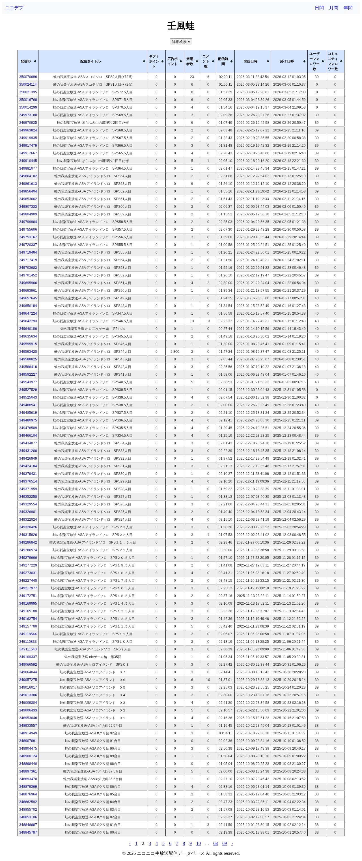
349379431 (28, 474)
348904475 (28, 748)
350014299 (28, 107)
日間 (319, 7)
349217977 (28, 588)
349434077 (28, 443)
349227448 (28, 581)
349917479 (28, 146)
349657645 (28, 298)
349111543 (28, 649)
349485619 (28, 413)
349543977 (28, 382)
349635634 (28, 336)
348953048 (28, 718)
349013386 (28, 695)
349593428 (28, 352)
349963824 (28, 130)
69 (224, 843)
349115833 (28, 642)
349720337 (28, 245)
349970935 (28, 123)
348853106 (28, 817)
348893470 (28, 779)
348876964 (28, 794)
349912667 (28, 153)
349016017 (28, 687)
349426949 (28, 458)
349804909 (28, 214)
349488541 (28, 405)
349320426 (28, 527)
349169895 (28, 603)
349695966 (28, 283)
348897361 (28, 771)
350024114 (28, 84)
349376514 (28, 481)
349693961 (28, 291)
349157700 (28, 626)
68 (215, 843)
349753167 (28, 237)
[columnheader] (28, 61)
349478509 (28, 428)
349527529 (28, 390)
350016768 (28, 100)
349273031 (28, 573)
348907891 (28, 741)
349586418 (28, 367)
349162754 (28, 619)
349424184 (28, 466)
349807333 (28, 207)
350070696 (28, 77)
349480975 (28, 420)
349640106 (28, 329)
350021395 (28, 92)
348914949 (28, 733)
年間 (348, 7)
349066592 (28, 665)
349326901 (28, 512)
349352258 (28, 497)
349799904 (28, 222)
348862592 (28, 802)
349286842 (28, 542)
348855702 (28, 810)
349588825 (28, 359)
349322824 (28, 520)
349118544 (28, 634)
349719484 (28, 252)
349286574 (28, 550)
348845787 (28, 832)
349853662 (28, 199)
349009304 (28, 703)
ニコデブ (14, 7)
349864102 (28, 176)
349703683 (28, 268)
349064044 (28, 672)
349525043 (28, 397)
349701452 (28, 275)
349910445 (28, 161)
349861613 (28, 184)
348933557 (28, 726)
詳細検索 (181, 42)
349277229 (28, 565)
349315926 (28, 535)
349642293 (28, 321)
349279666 (28, 558)
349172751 (28, 596)
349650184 (28, 306)
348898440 (28, 764)
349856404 (28, 191)
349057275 (28, 680)
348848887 (28, 825)
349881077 (28, 168)
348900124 (28, 756)
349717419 (28, 260)
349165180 (28, 611)
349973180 (28, 115)
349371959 (28, 489)
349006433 (28, 710)
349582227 (28, 375)
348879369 (28, 787)
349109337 (28, 657)
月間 (333, 7)
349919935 (28, 138)
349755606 (28, 230)
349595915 (28, 344)
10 (198, 843)
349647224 (28, 313)
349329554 (28, 504)
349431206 (28, 451)
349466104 (28, 436)
